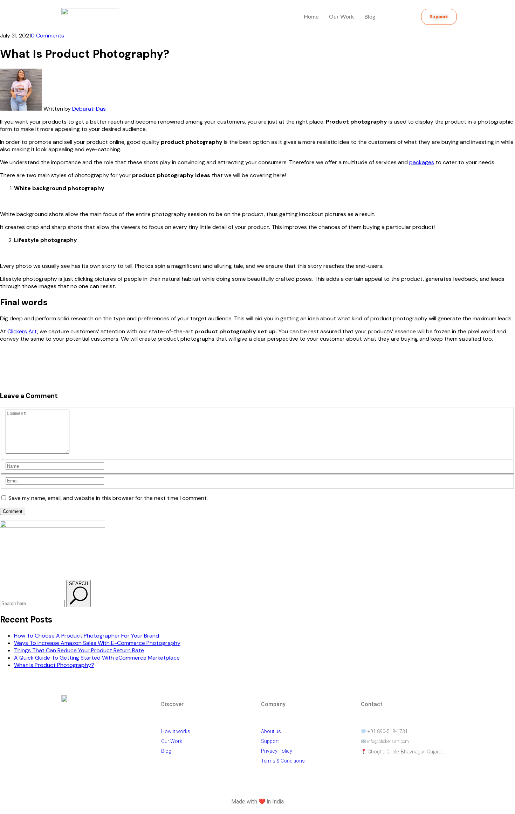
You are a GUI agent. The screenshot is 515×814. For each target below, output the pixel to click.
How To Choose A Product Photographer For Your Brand (86, 635)
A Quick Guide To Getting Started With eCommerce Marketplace (97, 657)
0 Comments (47, 35)
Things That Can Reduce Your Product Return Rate (79, 650)
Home (311, 17)
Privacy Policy (276, 751)
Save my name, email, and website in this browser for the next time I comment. (108, 498)
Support (270, 741)
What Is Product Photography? (54, 665)
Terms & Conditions (283, 761)
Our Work (341, 17)
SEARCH (78, 583)
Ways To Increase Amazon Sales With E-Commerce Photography (97, 643)
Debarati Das (89, 108)
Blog (369, 17)
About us (271, 731)
